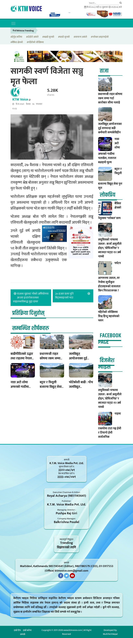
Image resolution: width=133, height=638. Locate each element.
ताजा (104, 70)
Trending (66, 543)
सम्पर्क (22, 634)
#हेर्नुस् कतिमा (16, 37)
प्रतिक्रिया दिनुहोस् (28, 313)
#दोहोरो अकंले (32, 37)
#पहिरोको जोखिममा (35, 42)
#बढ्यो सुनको (48, 37)
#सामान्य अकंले (80, 37)
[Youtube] (72, 575)
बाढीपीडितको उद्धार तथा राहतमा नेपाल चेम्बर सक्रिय (22, 358)
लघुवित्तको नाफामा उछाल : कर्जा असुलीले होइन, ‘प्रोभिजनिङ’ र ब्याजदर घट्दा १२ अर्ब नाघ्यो (109, 248)
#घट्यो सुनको (64, 37)
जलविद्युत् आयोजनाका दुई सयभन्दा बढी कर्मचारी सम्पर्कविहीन (110, 128)
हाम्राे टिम (17, 630)
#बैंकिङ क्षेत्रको (17, 42)
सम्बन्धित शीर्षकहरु (30, 328)
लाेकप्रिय (107, 194)
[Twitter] (66, 575)
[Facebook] (61, 575)
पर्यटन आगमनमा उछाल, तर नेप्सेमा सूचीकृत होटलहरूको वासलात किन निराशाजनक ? (109, 277)
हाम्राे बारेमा (27, 630)
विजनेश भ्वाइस (106, 363)
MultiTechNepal (110, 634)
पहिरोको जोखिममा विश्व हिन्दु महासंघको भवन (108, 316)
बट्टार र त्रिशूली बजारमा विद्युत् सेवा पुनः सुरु (51, 386)
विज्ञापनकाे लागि (66, 547)
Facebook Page (109, 339)
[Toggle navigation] (13, 23)
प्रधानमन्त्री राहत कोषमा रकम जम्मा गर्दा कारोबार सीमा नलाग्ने (110, 98)
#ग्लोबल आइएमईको (100, 37)
